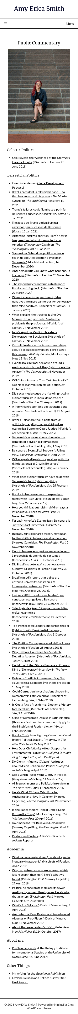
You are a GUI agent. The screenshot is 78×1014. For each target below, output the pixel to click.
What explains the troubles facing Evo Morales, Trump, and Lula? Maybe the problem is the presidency (36, 319)
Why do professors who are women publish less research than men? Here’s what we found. (40, 874)
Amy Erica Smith (39, 9)
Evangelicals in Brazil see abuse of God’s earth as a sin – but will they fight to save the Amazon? (41, 367)
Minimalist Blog (64, 1004)
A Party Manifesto (24, 406)
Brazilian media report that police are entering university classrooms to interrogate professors (35, 582)
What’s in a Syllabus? (25, 905)
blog (50, 973)
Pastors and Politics (25, 836)
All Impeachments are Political (31, 783)
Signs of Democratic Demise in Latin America (41, 717)
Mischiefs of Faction (30, 726)
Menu (70, 23)
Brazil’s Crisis (20, 735)
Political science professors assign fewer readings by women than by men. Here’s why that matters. (40, 892)
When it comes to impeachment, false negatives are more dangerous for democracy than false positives (41, 301)
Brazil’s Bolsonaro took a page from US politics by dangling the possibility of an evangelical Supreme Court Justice (37, 424)
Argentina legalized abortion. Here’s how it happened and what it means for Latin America (39, 240)
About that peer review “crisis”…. (33, 927)
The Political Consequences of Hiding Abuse (41, 643)
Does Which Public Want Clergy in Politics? (40, 774)
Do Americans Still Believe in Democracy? (38, 823)
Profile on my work (24, 948)
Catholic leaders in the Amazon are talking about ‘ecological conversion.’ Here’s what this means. (39, 349)
